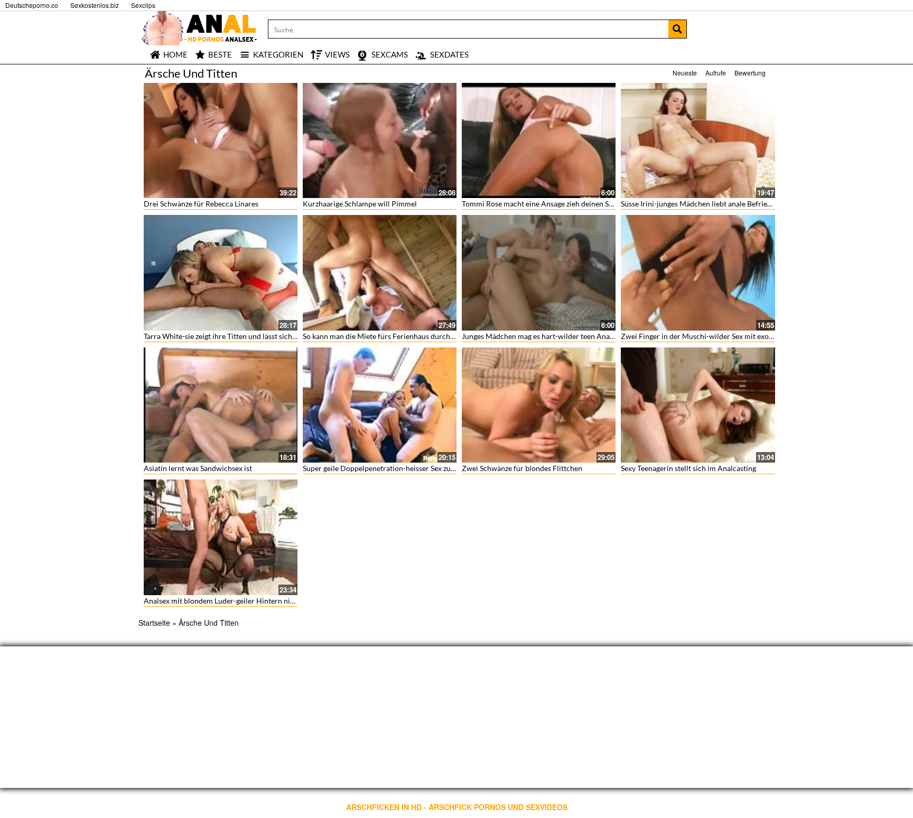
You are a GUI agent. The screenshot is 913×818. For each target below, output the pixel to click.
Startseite (154, 622)
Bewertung (750, 72)
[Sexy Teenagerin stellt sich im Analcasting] (698, 405)
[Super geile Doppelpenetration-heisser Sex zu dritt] (379, 405)
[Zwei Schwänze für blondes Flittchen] (539, 405)
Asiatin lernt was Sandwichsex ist (198, 468)
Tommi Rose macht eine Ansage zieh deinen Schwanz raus (555, 203)
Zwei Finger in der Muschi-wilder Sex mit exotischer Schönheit (723, 336)
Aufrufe (715, 72)
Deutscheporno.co (31, 5)
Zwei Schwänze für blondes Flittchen (522, 468)
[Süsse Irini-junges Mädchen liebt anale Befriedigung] (698, 140)
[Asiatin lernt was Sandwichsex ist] (220, 405)
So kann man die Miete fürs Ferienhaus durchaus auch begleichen (409, 336)
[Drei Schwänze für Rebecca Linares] (220, 140)
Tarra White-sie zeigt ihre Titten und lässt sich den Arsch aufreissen (253, 336)
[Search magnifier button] (677, 29)
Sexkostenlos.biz (94, 5)
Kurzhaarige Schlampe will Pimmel (360, 203)
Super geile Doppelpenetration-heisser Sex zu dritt (385, 468)
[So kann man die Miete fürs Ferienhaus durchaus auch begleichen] (379, 272)
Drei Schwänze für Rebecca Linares (201, 203)
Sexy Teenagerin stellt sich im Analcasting (688, 468)
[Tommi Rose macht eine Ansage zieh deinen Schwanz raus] (539, 140)
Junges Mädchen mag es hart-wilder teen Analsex (542, 336)
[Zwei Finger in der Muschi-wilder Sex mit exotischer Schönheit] (698, 272)
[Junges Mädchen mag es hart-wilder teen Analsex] (539, 272)
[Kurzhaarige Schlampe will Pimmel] (379, 140)
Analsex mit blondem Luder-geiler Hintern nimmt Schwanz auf (246, 600)
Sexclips (143, 5)
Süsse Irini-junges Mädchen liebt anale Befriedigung (705, 203)
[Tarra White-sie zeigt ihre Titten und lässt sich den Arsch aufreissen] (220, 272)
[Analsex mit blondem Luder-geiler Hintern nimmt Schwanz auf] (220, 537)
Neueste (685, 72)
